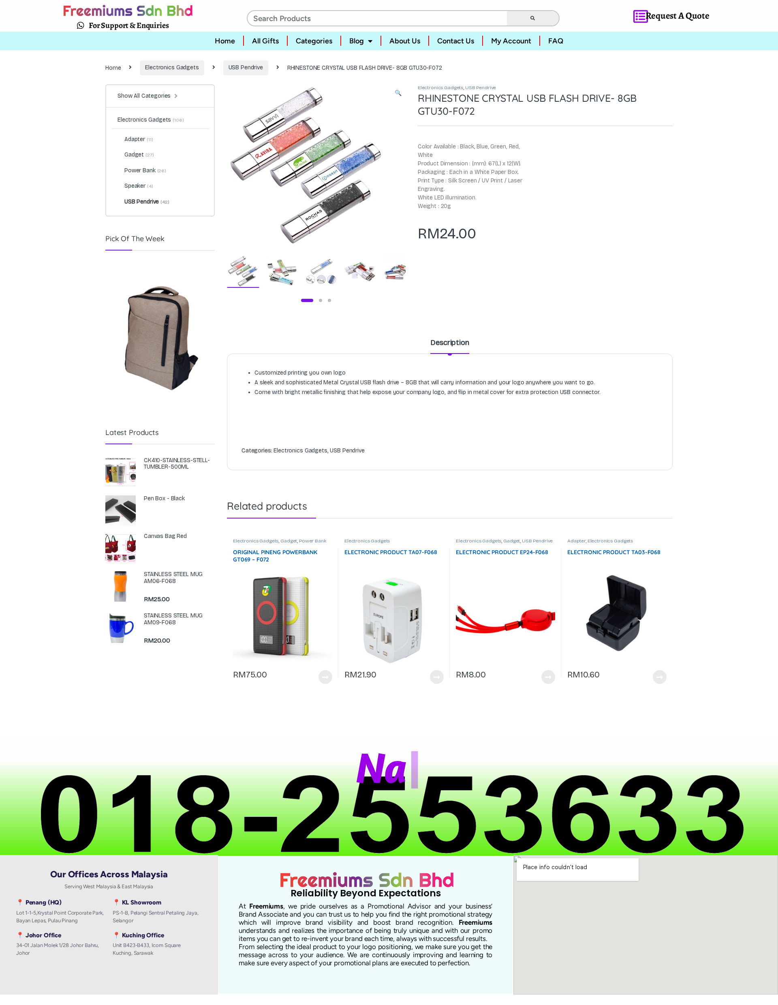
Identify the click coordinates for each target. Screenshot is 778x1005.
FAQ (555, 40)
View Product (321, 677)
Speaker (138, 185)
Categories (314, 40)
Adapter (576, 541)
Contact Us (455, 40)
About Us (404, 40)
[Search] (533, 18)
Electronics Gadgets (172, 67)
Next (387, 164)
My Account (511, 40)
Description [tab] (449, 343)
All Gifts (265, 40)
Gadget (288, 541)
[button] (398, 93)
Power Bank (312, 541)
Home (225, 40)
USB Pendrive (246, 67)
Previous (250, 164)
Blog (356, 40)
